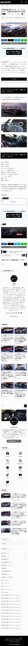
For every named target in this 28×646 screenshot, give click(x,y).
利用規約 (20, 638)
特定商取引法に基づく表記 (10, 639)
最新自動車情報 (6, 2)
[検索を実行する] (25, 264)
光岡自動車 (13, 202)
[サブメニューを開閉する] (25, 553)
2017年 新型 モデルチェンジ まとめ (12, 595)
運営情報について (19, 639)
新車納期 (6, 559)
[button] (4, 40)
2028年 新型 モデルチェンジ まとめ (12, 628)
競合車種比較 (7, 571)
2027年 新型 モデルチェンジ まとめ (12, 625)
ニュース (6, 583)
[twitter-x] (11, 313)
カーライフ (6, 586)
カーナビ (6, 580)
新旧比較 (6, 574)
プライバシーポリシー (13, 638)
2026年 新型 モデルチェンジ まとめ (12, 622)
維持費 (5, 568)
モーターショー (7, 589)
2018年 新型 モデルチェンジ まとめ (12, 598)
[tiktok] (16, 313)
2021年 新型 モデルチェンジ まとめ (12, 607)
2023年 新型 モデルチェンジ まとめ (12, 613)
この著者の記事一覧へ (14, 316)
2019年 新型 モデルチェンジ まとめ (12, 601)
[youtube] (21, 313)
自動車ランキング (8, 565)
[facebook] (9, 313)
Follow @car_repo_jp (11, 234)
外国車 (6, 556)
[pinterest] (19, 313)
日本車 (6, 553)
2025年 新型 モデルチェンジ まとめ (12, 619)
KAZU (14, 284)
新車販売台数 (7, 562)
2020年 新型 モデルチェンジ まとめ (12, 604)
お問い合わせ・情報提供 (14, 641)
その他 (4, 13)
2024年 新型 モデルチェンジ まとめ (12, 616)
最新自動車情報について (14, 441)
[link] (7, 313)
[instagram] (14, 313)
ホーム (7, 638)
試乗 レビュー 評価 (8, 577)
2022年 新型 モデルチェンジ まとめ (12, 610)
